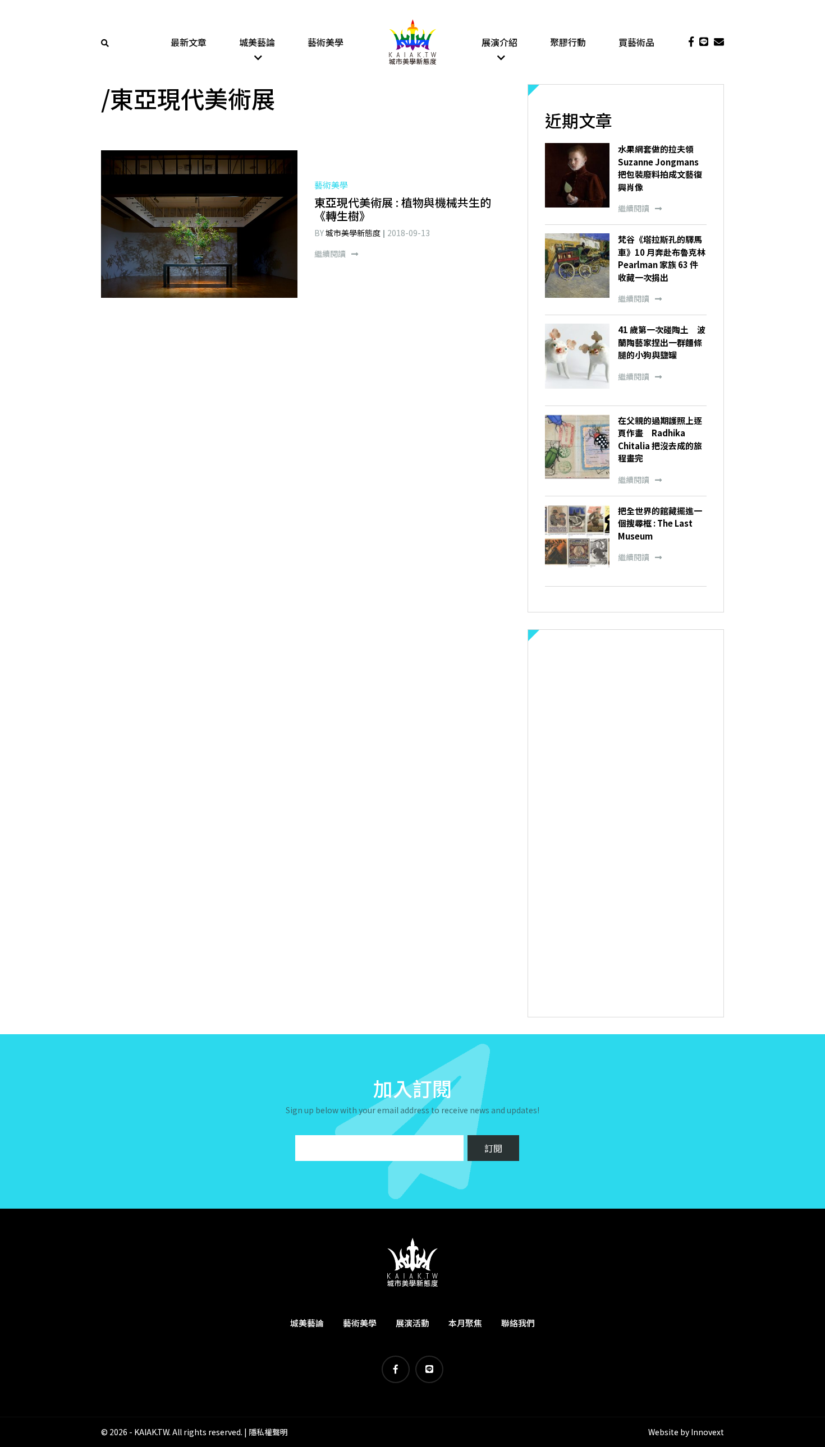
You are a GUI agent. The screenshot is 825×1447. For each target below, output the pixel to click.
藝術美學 (325, 42)
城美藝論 (257, 42)
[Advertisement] (626, 823)
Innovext (707, 1431)
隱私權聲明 (268, 1431)
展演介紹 (499, 42)
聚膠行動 (568, 42)
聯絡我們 (518, 1323)
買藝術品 (636, 42)
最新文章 (189, 42)
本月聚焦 (465, 1323)
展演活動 (412, 1323)
